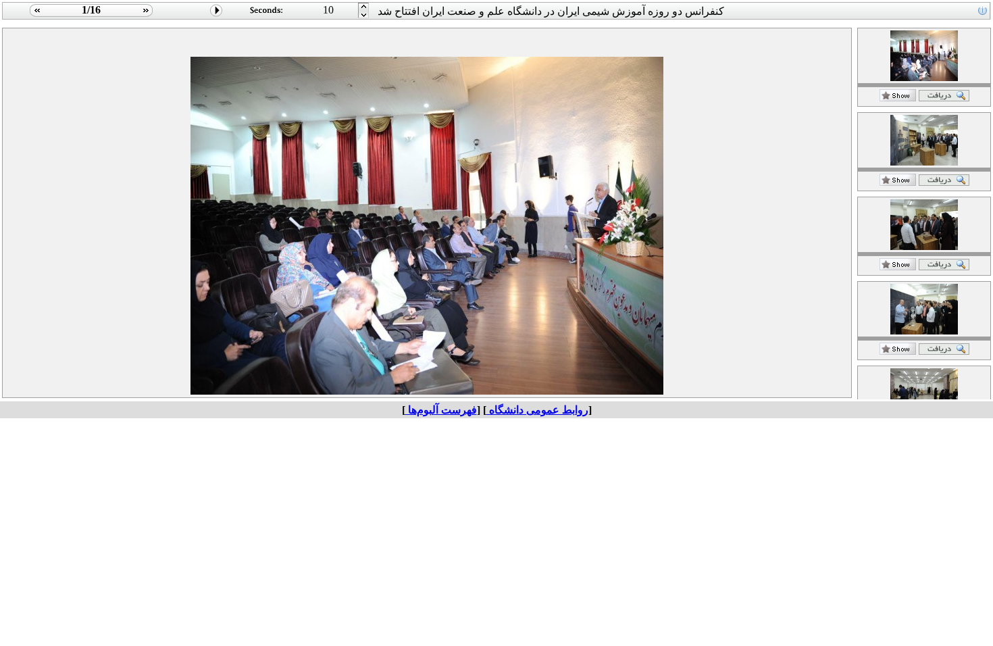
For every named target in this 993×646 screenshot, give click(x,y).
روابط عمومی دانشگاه (537, 410)
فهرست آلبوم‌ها (441, 410)
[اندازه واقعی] (944, 97)
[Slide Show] (216, 16)
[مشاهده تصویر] (35, 16)
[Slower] (364, 7)
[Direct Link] (898, 97)
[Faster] (364, 16)
